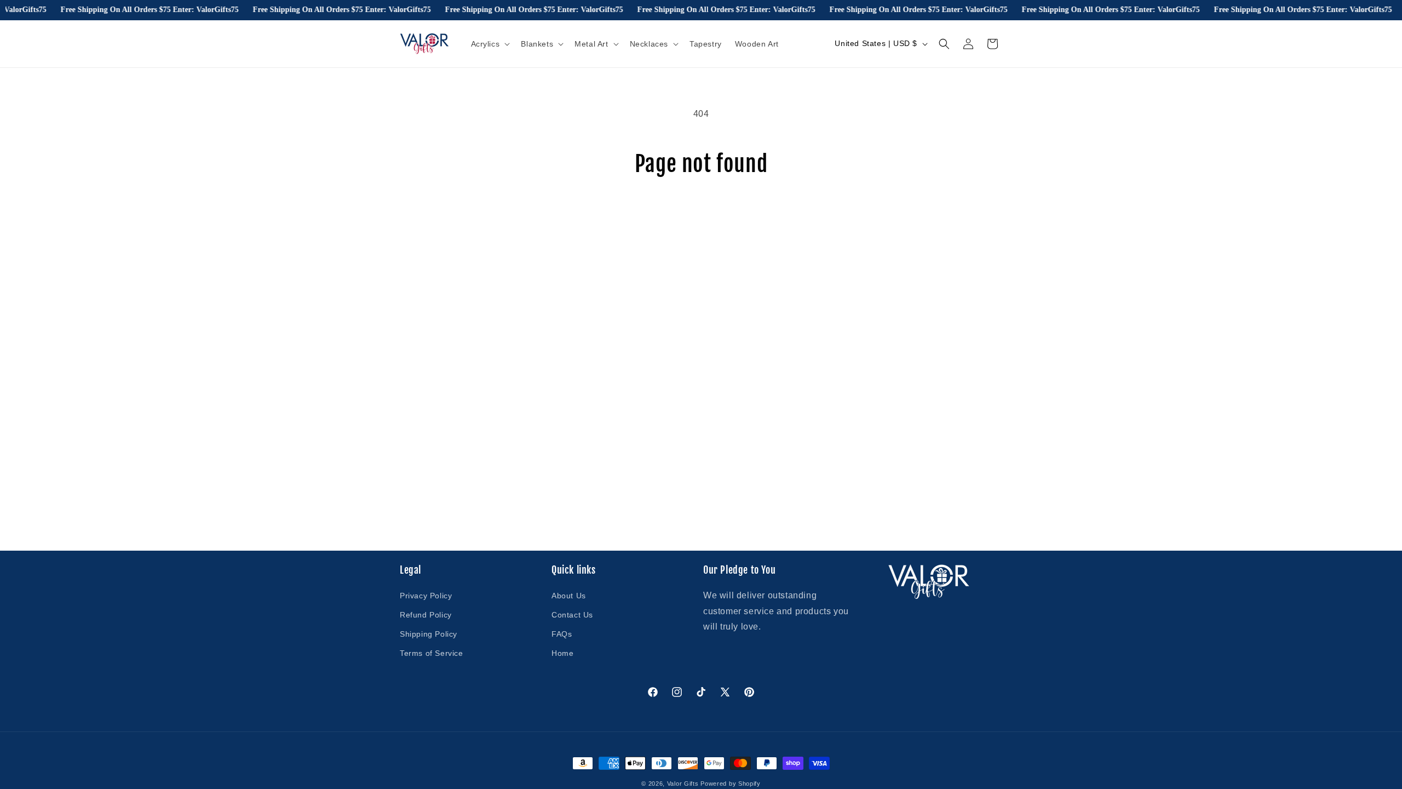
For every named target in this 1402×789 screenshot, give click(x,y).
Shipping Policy (428, 634)
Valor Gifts (683, 783)
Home (562, 653)
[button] (489, 43)
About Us (568, 595)
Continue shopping (701, 217)
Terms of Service (431, 653)
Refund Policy (426, 614)
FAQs (561, 634)
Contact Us (572, 614)
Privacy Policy (426, 595)
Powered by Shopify (730, 783)
